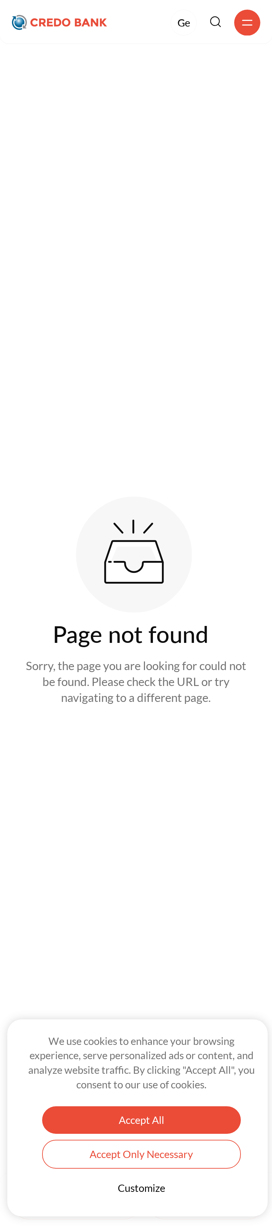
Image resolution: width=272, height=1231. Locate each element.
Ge (183, 23)
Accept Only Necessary (141, 1154)
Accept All (141, 1120)
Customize (141, 1188)
